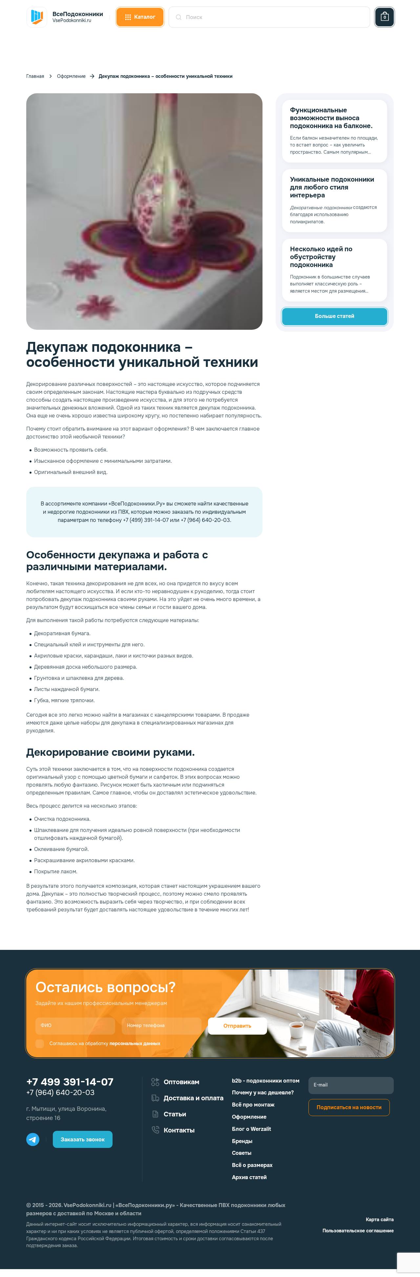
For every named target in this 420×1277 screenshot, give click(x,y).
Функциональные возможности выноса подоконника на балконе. (331, 118)
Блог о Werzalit (251, 1129)
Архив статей (249, 1177)
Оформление (71, 76)
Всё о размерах (252, 1165)
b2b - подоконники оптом (266, 1080)
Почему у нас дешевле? (263, 1092)
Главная (35, 76)
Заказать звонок (83, 1139)
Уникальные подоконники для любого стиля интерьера (332, 187)
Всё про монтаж (253, 1104)
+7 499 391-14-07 (69, 1082)
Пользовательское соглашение (358, 1231)
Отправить (237, 1025)
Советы (241, 1153)
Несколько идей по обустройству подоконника (321, 257)
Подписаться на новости (349, 1107)
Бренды (242, 1141)
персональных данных (135, 1043)
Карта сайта (380, 1219)
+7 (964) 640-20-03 (60, 1092)
